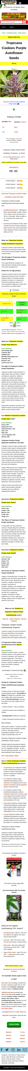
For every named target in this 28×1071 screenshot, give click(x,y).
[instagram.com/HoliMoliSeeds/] (13, 1050)
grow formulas (9, 846)
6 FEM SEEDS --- (13, 184)
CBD (3, 132)
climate (3, 846)
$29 (21, 184)
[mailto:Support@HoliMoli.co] (25, 1050)
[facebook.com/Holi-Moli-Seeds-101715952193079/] (2, 1050)
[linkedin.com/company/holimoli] (19, 1050)
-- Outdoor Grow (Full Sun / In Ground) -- (14, 674)
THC (3, 127)
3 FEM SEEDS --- (13, 181)
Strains (3, 1057)
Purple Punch (7, 303)
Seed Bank (11, 1063)
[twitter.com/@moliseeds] (7, 1050)
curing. (20, 846)
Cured (19, 678)
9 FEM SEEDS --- (13, 188)
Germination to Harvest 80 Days (13, 670)
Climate (8, 723)
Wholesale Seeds (6, 1061)
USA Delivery (12, 1055)
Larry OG (4, 311)
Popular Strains (20, 1055)
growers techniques (21, 844)
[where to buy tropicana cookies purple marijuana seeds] (11, 171)
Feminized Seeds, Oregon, (13, 1059)
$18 (21, 181)
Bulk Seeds (15, 1061)
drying (16, 846)
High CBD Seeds (11, 1057)
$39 (21, 188)
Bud (2, 844)
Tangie (19, 319)
